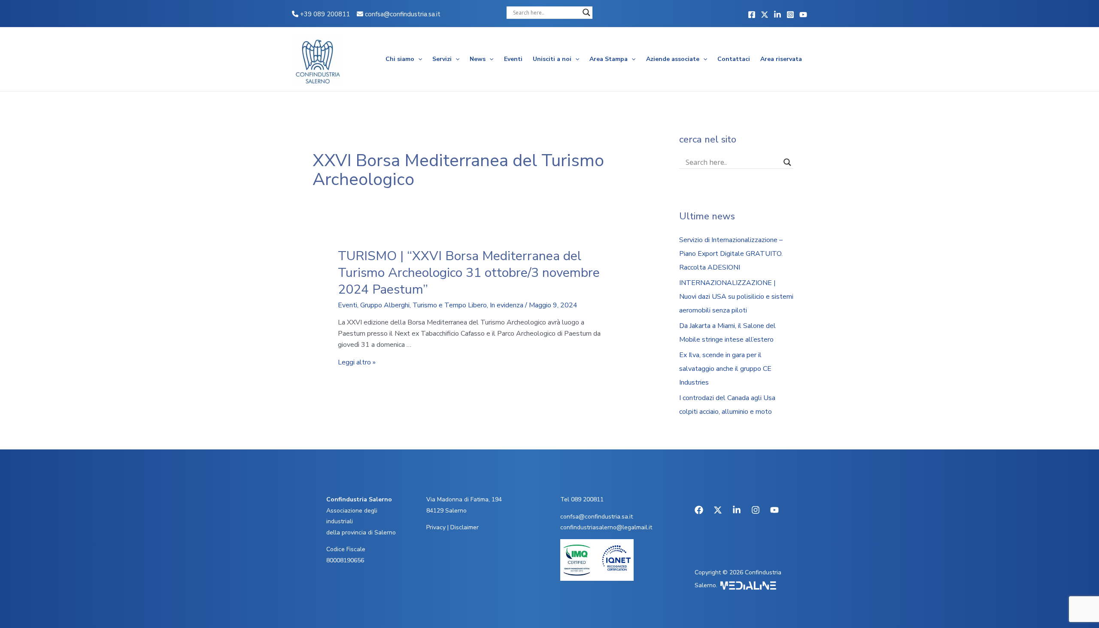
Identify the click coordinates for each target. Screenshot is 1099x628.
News (478, 59)
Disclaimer (464, 527)
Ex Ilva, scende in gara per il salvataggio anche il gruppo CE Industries (725, 368)
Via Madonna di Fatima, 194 (464, 499)
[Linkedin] (777, 14)
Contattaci (733, 59)
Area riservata (781, 59)
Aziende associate (672, 59)
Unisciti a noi (552, 59)
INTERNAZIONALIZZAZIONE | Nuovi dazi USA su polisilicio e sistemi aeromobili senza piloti (736, 296)
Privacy (436, 527)
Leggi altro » (357, 362)
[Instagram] (790, 14)
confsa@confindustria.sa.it (402, 14)
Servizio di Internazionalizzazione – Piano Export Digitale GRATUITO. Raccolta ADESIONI (731, 253)
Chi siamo (400, 59)
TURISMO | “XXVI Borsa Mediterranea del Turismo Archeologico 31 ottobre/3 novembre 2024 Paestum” (469, 272)
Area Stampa (608, 59)
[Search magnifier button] (586, 12)
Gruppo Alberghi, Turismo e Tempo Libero (423, 305)
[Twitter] (764, 14)
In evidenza (506, 305)
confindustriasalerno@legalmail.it (606, 527)
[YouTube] (803, 14)
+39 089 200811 (324, 14)
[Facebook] (752, 14)
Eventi (513, 59)
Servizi (442, 59)
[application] (418, 59)
